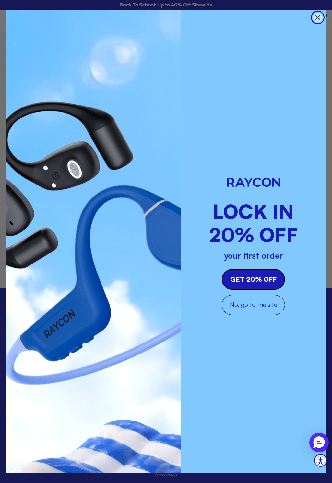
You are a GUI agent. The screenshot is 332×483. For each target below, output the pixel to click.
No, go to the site (253, 305)
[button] (319, 442)
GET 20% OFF (253, 279)
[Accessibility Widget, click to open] (320, 460)
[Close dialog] (318, 17)
